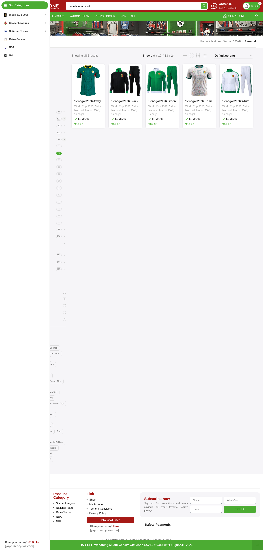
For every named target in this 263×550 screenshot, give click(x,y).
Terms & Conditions (100, 508)
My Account (96, 504)
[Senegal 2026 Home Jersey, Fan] (199, 80)
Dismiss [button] (257, 545)
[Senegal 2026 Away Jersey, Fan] (88, 80)
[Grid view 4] (205, 55)
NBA (59, 516)
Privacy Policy (97, 513)
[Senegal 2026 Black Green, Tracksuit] (125, 80)
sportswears (50, 448)
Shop (92, 499)
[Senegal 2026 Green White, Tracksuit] (162, 80)
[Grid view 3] (198, 55)
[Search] (204, 6)
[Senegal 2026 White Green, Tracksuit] (236, 80)
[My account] (256, 16)
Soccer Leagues (65, 503)
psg (59, 431)
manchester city (56, 403)
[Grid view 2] (192, 55)
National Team (64, 507)
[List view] (185, 55)
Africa (98, 106)
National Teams (221, 41)
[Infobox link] (224, 6)
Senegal (79, 113)
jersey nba (55, 381)
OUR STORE (236, 16)
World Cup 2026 (83, 106)
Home (204, 41)
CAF (238, 41)
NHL (58, 521)
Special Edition (55, 442)
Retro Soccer (64, 512)
